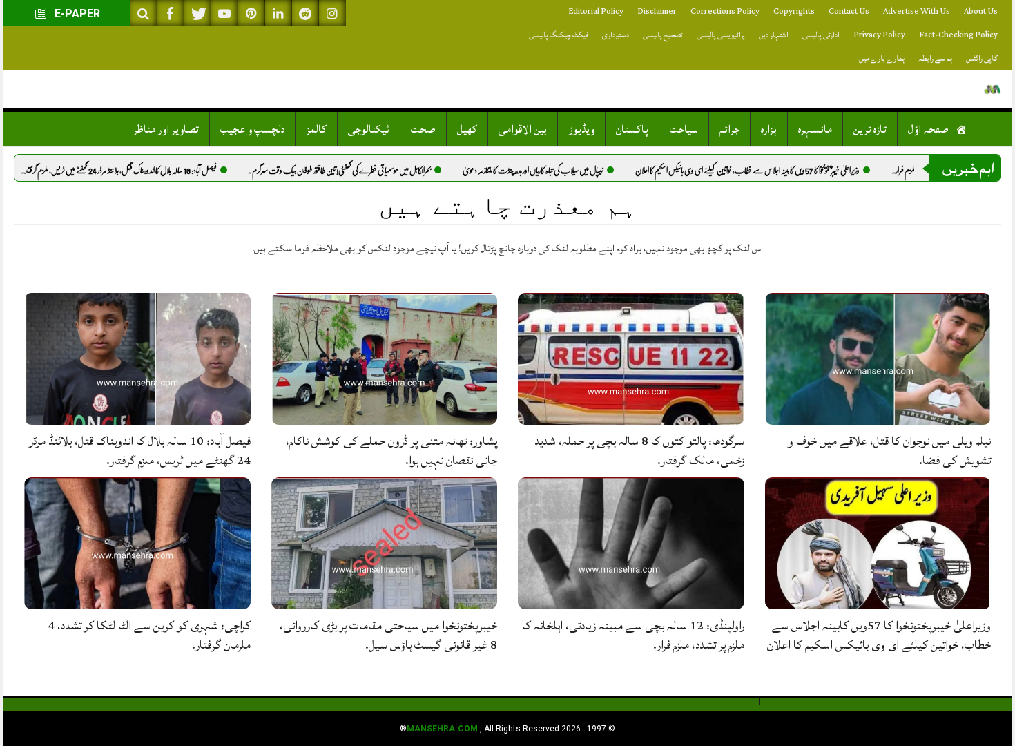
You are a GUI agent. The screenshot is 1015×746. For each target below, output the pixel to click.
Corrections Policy (725, 11)
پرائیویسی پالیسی (721, 35)
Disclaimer (657, 11)
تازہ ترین (870, 129)
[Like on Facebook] (170, 13)
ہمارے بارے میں (882, 58)
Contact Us (849, 11)
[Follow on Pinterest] (251, 13)
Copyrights (794, 11)
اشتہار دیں (774, 35)
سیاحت (684, 129)
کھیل (467, 129)
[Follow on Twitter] (197, 13)
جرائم (729, 129)
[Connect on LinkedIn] (278, 13)
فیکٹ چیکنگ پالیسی (558, 35)
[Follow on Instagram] (332, 13)
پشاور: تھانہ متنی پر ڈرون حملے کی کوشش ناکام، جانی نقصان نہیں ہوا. (391, 450)
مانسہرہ (815, 129)
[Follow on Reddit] (305, 13)
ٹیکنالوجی (368, 129)
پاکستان (632, 129)
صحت (423, 129)
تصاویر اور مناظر (166, 129)
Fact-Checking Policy (958, 35)
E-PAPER (76, 13)
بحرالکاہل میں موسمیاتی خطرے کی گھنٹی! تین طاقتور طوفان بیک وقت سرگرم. (370, 170)
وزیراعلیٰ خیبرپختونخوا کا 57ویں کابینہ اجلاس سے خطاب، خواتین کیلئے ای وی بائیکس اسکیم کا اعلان (778, 170)
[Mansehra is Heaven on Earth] (992, 89)
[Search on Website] (143, 13)
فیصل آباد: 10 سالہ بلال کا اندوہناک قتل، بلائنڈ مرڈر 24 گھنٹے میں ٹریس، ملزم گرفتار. (150, 170)
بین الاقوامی (523, 129)
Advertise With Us (916, 11)
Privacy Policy (879, 35)
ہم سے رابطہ (935, 58)
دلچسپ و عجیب (252, 129)
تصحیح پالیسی (663, 35)
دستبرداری (615, 35)
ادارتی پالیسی (821, 35)
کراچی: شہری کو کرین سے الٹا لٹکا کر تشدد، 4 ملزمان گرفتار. (149, 635)
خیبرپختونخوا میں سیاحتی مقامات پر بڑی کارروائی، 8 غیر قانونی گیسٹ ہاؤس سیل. (388, 635)
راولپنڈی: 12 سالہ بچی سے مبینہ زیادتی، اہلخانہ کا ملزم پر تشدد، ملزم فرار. (633, 635)
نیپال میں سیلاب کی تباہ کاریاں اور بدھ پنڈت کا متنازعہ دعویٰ (564, 170)
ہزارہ (769, 129)
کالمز (316, 129)
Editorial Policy (596, 11)
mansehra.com (442, 729)
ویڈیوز (581, 129)
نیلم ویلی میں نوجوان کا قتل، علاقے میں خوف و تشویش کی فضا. (889, 450)
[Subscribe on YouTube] (224, 13)
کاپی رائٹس (982, 58)
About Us (981, 11)
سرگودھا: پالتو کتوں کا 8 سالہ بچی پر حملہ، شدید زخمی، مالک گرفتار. (639, 450)
